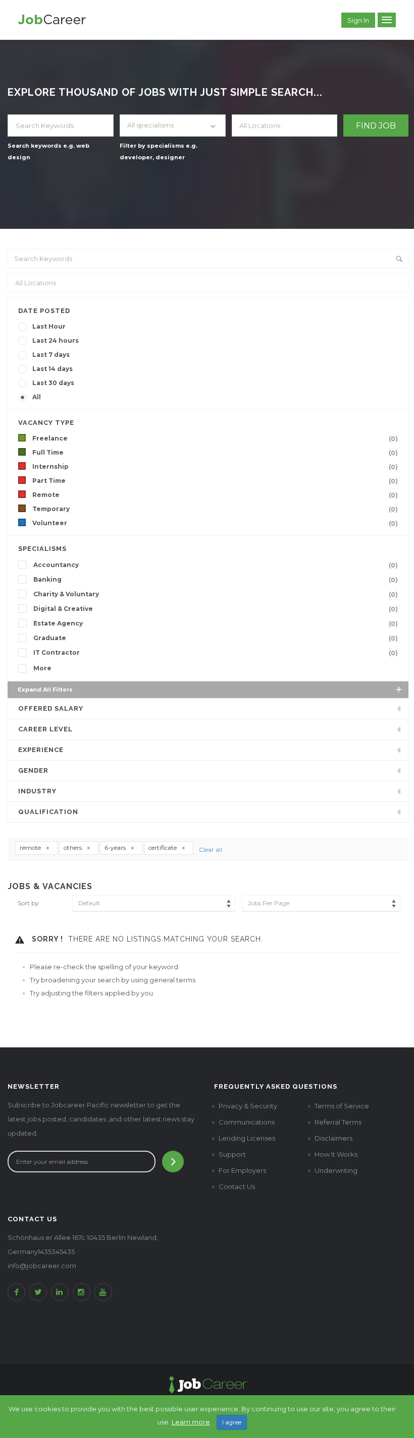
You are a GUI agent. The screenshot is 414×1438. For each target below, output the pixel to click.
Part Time (215, 481)
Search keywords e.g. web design (48, 151)
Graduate (215, 638)
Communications (247, 1122)
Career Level (45, 729)
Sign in (358, 20)
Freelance (215, 438)
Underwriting (336, 1170)
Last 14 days (52, 368)
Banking (215, 580)
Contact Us (237, 1186)
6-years (116, 847)
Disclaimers (333, 1138)
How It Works (336, 1154)
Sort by (28, 903)
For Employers (242, 1170)
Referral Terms (338, 1122)
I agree (231, 1422)
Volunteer (215, 523)
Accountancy (215, 565)
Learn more (191, 1422)
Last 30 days (53, 383)
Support (232, 1154)
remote (31, 847)
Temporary (215, 509)
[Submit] (173, 1161)
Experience (41, 750)
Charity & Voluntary (215, 594)
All (36, 397)
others (73, 847)
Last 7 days (51, 354)
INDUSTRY (37, 791)
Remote (215, 495)
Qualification (48, 812)
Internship (215, 467)
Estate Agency (215, 623)
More (42, 668)
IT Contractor (215, 653)
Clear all (210, 849)
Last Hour (49, 326)
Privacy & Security (248, 1106)
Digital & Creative (215, 609)
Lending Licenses (247, 1138)
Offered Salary (50, 708)
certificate (163, 847)
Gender (33, 770)
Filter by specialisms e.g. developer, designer (158, 151)
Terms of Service (342, 1106)
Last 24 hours (55, 340)
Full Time (215, 453)
